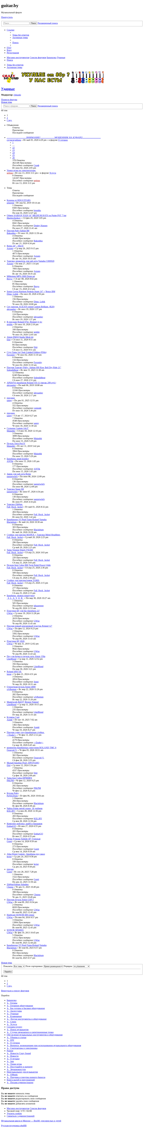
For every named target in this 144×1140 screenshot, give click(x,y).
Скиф (36, 165)
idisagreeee (39, 605)
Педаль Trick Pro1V (16, 443)
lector (9, 856)
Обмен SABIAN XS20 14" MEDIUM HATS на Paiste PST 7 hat (36, 215)
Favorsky (11, 355)
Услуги (52, 173)
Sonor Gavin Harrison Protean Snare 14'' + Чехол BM (31, 291)
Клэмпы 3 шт (13, 717)
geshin (10, 324)
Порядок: (68, 966)
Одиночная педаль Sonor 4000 (21, 687)
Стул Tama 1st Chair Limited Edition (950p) (26, 352)
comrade (37, 408)
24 (13, 152)
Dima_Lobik (12, 294)
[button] (9, 120)
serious (10, 173)
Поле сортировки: (34, 966)
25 (13, 155)
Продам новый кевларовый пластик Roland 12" (29, 626)
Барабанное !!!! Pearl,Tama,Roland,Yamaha (27, 519)
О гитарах (63, 140)
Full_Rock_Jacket (15, 507)
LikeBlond (11, 659)
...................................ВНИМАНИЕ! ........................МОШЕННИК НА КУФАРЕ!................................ (54, 137)
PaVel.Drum (12, 796)
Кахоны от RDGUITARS (19, 200)
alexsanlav (11, 309)
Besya (9, 279)
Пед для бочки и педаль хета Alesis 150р (26, 656)
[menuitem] (20, 35)
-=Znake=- (11, 735)
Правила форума (9, 99)
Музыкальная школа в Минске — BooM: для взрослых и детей (31, 1121)
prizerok (10, 203)
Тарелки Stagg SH (15, 489)
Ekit (8, 339)
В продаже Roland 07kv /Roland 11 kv (24, 322)
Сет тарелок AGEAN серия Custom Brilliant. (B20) (30, 306)
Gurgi (9, 841)
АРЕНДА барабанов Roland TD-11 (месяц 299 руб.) (31, 383)
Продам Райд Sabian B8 (18, 230)
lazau (9, 674)
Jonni (36, 682)
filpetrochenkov (14, 218)
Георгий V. (12, 750)
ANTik (10, 461)
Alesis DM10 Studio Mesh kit (20, 337)
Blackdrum (12, 522)
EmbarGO (11, 826)
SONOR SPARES (15, 930)
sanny (9, 400)
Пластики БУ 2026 (15, 641)
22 (13, 147)
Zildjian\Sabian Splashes (18, 884)
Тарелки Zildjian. (15, 504)
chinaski (17, 95)
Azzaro (10, 248)
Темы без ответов (15, 65)
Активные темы (14, 67)
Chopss (10, 887)
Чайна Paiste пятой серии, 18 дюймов (24, 808)
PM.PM (10, 780)
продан (10, 869)
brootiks (37, 210)
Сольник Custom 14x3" (18, 428)
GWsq (10, 613)
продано (11, 398)
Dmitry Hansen (40, 225)
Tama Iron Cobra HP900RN (19, 778)
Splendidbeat (12, 370)
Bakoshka (11, 233)
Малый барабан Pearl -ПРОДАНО (23, 763)
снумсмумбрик (14, 140)
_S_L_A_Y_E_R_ (15, 598)
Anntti (9, 720)
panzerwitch (12, 476)
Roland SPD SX (14, 671)
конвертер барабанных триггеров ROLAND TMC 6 (31, 747)
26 (13, 158)
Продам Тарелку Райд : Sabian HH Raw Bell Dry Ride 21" (34, 367)
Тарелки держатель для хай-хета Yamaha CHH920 (30, 261)
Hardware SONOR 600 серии (20, 915)
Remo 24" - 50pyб (15, 246)
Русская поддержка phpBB (14, 1125)
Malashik (11, 431)
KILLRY (11, 811)
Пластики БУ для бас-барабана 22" (23, 611)
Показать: (8, 966)
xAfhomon (11, 689)
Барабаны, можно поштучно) (21, 595)
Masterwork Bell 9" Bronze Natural (23, 702)
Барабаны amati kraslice (18, 459)
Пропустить (7, 17)
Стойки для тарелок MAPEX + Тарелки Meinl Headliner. (33, 535)
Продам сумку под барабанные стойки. (25, 732)
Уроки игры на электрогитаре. (21, 170)
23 (13, 150)
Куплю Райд (13, 793)
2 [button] (7, 118)
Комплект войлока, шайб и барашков (24, 823)
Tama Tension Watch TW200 (20, 550)
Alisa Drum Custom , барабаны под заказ (26, 854)
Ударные (8, 89)
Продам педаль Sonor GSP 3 (20, 899)
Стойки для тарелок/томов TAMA (23, 580)
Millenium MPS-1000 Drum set (21, 276)
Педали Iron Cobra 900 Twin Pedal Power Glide (29, 565)
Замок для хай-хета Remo (19, 474)
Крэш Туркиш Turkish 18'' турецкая (23, 839)
